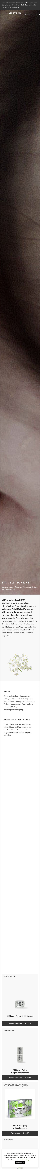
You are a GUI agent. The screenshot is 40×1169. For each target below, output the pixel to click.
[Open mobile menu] (3, 14)
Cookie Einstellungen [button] (23, 1160)
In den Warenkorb (20, 1024)
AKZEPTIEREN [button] (20, 1163)
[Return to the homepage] (15, 14)
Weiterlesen (20, 1133)
